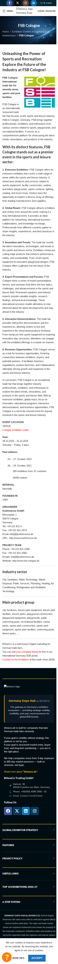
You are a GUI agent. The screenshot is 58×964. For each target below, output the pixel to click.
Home (5, 31)
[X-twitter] (17, 811)
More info (18, 958)
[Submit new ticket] (7, 957)
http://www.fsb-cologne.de (25, 560)
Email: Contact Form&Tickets (28, 795)
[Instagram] (35, 811)
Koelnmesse (9, 35)
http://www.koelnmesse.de (23, 538)
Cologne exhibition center (15, 430)
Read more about (21, 771)
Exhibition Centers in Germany (28, 31)
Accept (36, 958)
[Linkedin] (26, 811)
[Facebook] (8, 811)
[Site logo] (25, 10)
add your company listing (25, 651)
